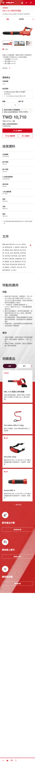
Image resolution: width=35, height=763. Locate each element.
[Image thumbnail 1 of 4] (7, 43)
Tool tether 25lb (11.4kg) (14, 425)
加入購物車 (18, 130)
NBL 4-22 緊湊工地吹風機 (14, 392)
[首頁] (9, 3)
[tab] (8, 19)
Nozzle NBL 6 (9, 490)
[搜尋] (31, 3)
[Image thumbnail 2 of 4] (19, 43)
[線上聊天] (12, 760)
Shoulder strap (10, 457)
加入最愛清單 (11, 136)
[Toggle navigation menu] (3, 3)
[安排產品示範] (7, 760)
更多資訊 (4, 68)
